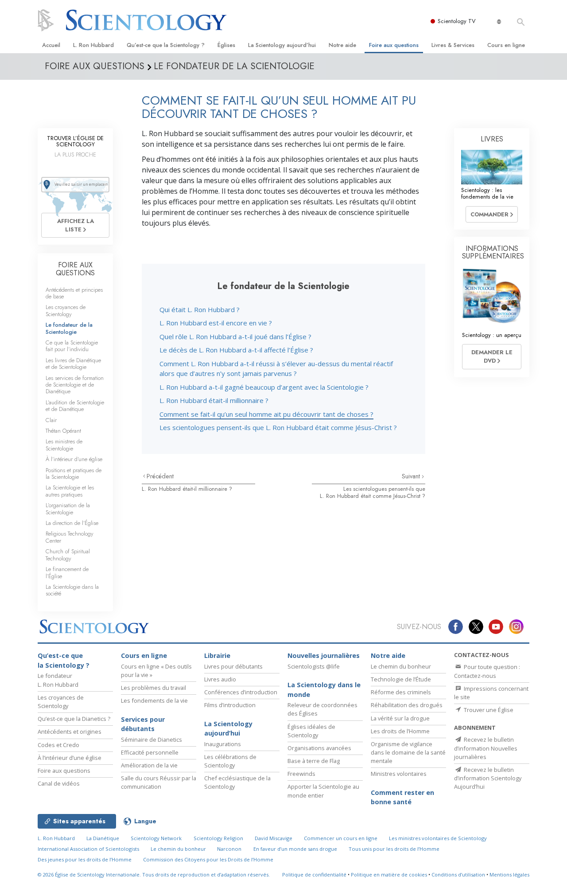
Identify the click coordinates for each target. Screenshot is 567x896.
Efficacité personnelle (150, 752)
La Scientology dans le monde (324, 690)
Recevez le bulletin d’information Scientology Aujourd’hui (487, 778)
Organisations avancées (319, 748)
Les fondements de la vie (154, 700)
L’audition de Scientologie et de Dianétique (75, 405)
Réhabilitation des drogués (407, 705)
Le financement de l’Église (67, 572)
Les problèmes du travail (153, 688)
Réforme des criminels (401, 692)
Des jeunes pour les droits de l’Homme (85, 859)
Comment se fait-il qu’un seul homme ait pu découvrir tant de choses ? (266, 414)
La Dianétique (102, 838)
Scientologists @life (313, 666)
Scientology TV (457, 21)
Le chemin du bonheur (401, 666)
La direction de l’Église (72, 523)
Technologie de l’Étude (401, 679)
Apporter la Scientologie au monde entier (323, 791)
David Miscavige (273, 838)
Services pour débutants (143, 724)
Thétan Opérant (63, 430)
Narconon (229, 848)
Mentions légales (509, 874)
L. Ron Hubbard (93, 45)
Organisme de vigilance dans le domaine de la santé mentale (408, 752)
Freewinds (301, 774)
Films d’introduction (230, 705)
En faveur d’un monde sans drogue (295, 848)
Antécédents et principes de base (74, 293)
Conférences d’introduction (240, 692)
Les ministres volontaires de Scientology (438, 838)
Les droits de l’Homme (400, 731)
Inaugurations (222, 744)
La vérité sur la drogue (400, 718)
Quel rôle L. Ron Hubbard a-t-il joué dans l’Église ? (235, 336)
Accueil (51, 45)
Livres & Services (452, 45)
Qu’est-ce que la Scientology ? (166, 45)
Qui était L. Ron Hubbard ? (199, 309)
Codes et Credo (58, 745)
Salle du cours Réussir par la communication (158, 782)
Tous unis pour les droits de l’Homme (394, 848)
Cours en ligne (506, 45)
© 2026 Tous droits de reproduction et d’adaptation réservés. (154, 874)
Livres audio (220, 679)
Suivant (412, 476)
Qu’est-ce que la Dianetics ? (74, 719)
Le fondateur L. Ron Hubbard (58, 680)
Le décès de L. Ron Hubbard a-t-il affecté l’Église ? (236, 349)
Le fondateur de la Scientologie (69, 328)
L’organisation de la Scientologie (68, 508)
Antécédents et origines (69, 732)
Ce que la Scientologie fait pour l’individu (72, 345)
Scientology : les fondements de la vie (487, 193)
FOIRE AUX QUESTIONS (75, 269)
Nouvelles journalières (323, 655)
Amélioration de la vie (149, 765)
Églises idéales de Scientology (311, 731)
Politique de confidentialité (314, 874)
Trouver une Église (487, 710)
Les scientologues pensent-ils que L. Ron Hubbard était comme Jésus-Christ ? (278, 427)
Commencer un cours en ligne (340, 838)
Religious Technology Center (69, 536)
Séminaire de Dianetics (151, 739)
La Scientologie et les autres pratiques (70, 490)
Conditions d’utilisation (458, 874)
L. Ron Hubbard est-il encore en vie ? (215, 322)
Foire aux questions (394, 45)
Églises (226, 45)
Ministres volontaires (399, 774)
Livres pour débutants (233, 666)
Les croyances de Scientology (65, 310)
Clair (51, 420)
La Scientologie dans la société (72, 590)
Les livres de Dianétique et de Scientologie (73, 363)
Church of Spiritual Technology (68, 554)
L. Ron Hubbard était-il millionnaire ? (213, 400)
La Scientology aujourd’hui (282, 45)
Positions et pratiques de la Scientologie (73, 473)
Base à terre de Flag (313, 761)
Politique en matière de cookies (389, 874)
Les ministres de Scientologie (64, 444)
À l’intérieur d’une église (74, 459)
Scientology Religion (218, 838)
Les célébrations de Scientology (230, 761)
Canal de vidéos (59, 783)
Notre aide (342, 45)
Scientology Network (156, 838)
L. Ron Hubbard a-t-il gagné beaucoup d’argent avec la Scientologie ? (264, 387)
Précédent (160, 476)
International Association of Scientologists (88, 848)
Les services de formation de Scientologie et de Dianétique (75, 385)
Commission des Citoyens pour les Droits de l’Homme (208, 859)
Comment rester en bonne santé (402, 797)
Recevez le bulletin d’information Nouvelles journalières (485, 748)
